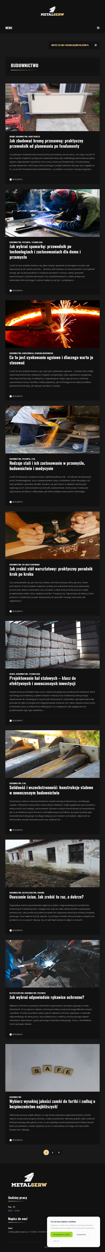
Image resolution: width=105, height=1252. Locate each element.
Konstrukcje (34, 136)
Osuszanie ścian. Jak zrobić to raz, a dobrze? (46, 896)
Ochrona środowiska (44, 353)
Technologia (37, 242)
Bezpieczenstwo (29, 892)
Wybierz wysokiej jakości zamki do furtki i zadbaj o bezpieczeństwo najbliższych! (52, 1103)
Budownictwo (21, 136)
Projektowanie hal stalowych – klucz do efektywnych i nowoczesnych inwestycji (42, 680)
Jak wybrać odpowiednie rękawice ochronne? (46, 997)
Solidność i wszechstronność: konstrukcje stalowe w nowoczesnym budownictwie (51, 790)
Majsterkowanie (32, 564)
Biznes (12, 674)
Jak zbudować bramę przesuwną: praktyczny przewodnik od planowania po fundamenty (46, 143)
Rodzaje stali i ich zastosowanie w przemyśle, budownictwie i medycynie (47, 465)
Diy (23, 564)
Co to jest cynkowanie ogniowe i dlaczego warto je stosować (51, 360)
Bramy (12, 136)
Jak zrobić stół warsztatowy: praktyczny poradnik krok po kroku (51, 571)
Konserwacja (28, 353)
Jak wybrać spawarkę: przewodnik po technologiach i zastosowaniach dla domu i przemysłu (45, 252)
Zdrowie (40, 892)
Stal (33, 459)
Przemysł (26, 242)
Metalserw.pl (18, 179)
